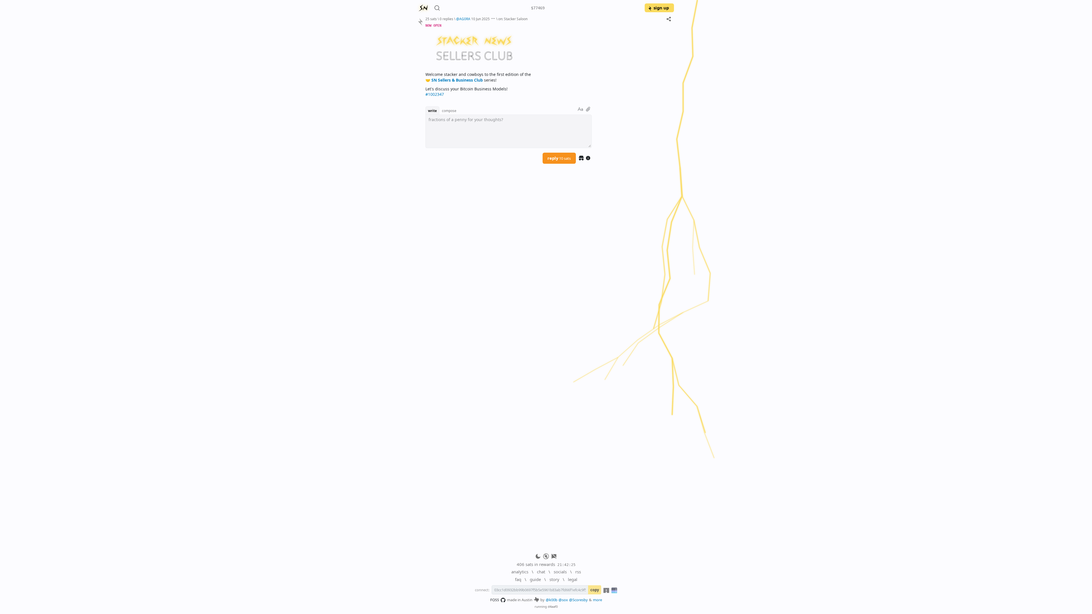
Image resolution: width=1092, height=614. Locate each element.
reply (559, 158)
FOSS (494, 599)
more (597, 599)
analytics (519, 571)
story (554, 579)
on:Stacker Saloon (513, 18)
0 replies (446, 18)
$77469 (538, 8)
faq (518, 579)
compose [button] (449, 110)
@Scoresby (578, 599)
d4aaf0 (553, 606)
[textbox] (547, 59)
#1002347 (434, 94)
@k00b (551, 599)
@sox (563, 599)
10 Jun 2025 (480, 18)
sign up (661, 8)
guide (535, 579)
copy (594, 589)
